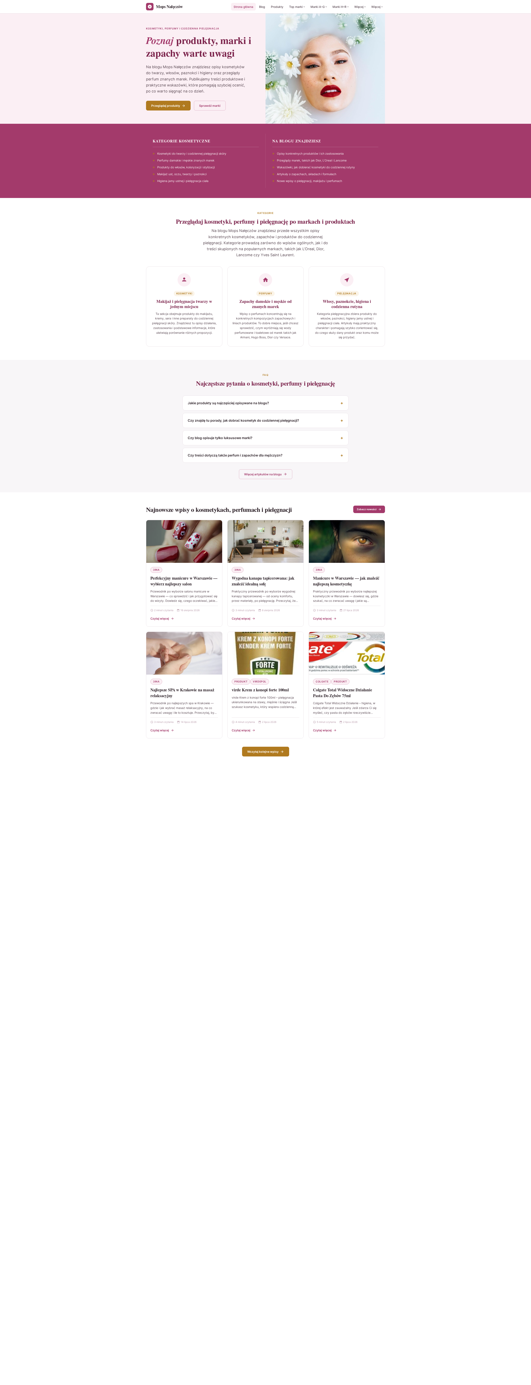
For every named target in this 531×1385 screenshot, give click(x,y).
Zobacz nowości (366, 509)
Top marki (296, 6)
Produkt (240, 681)
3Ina (156, 569)
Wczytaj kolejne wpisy (263, 751)
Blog (262, 6)
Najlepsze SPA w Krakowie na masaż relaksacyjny (182, 693)
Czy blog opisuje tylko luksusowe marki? (220, 438)
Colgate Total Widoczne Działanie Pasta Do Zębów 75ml (342, 693)
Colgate (322, 681)
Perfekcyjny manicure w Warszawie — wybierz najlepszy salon (183, 581)
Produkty (277, 6)
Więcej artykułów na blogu (263, 474)
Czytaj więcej (159, 618)
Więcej (358, 6)
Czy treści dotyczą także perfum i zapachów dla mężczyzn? (235, 455)
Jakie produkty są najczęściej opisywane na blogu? (228, 403)
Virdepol (259, 681)
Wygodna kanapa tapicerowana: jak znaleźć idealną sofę (263, 581)
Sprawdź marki (209, 105)
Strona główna (243, 6)
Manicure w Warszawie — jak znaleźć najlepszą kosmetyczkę (346, 581)
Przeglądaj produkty (165, 105)
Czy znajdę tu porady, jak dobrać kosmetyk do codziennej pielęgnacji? (243, 420)
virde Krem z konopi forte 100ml (260, 690)
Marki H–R (339, 6)
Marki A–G (318, 6)
